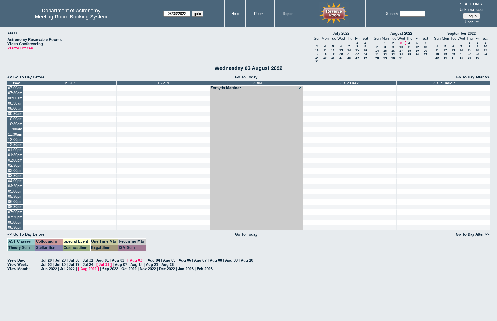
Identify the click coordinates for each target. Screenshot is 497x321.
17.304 (256, 83)
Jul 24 (88, 264)
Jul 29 (60, 260)
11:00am (15, 129)
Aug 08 (216, 260)
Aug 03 (136, 260)
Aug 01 (102, 260)
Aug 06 (185, 260)
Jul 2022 (67, 269)
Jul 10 (60, 264)
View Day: (16, 260)
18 (325, 53)
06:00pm (15, 201)
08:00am (15, 98)
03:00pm (15, 170)
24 (317, 57)
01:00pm (15, 150)
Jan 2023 (186, 269)
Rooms (260, 13)
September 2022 (461, 33)
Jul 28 (46, 260)
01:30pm (15, 155)
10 (317, 50)
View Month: (18, 269)
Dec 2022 (167, 269)
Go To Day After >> (473, 77)
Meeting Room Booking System (71, 17)
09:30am (15, 114)
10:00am (15, 119)
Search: (392, 13)
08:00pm (15, 222)
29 (357, 57)
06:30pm (15, 207)
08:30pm (15, 227)
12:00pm (15, 139)
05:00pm (15, 191)
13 (341, 50)
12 (333, 50)
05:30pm (15, 196)
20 (341, 53)
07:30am (15, 93)
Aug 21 (152, 264)
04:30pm (15, 186)
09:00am (15, 108)
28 (349, 57)
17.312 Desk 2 (443, 83)
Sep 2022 (110, 269)
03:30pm (15, 176)
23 (365, 53)
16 (365, 50)
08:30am (15, 103)
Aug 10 (247, 260)
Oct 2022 (129, 269)
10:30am (15, 124)
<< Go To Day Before (25, 77)
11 (325, 50)
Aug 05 (169, 260)
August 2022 (401, 33)
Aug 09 (231, 260)
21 (349, 53)
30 (365, 57)
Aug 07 (200, 260)
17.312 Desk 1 (350, 83)
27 (341, 57)
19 (333, 53)
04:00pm (15, 181)
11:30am (15, 134)
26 (333, 57)
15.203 (69, 83)
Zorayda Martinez (226, 88)
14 (349, 50)
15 (357, 50)
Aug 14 (136, 264)
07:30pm (15, 217)
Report (288, 13)
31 (317, 61)
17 (317, 53)
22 (357, 53)
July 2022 (341, 33)
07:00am (15, 88)
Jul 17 (74, 264)
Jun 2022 (49, 269)
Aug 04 (154, 260)
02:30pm (15, 165)
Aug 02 (118, 260)
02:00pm (15, 160)
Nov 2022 (148, 269)
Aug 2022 (88, 269)
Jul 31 (88, 260)
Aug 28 (167, 264)
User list (472, 22)
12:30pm (15, 145)
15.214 (163, 83)
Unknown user (471, 9)
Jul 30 (74, 260)
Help (235, 13)
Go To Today (246, 77)
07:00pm (15, 212)
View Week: (17, 264)
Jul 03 (46, 264)
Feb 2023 (205, 269)
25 (325, 57)
